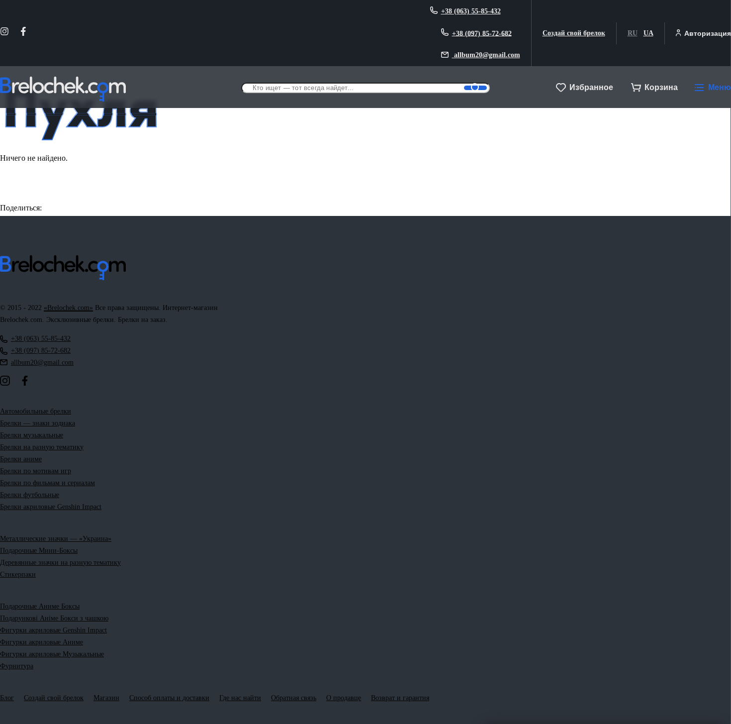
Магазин (106, 698)
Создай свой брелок (574, 33)
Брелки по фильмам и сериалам (47, 483)
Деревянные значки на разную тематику (60, 562)
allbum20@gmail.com (486, 55)
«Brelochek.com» (68, 307)
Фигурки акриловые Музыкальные (52, 654)
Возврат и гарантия (400, 698)
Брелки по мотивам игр (35, 471)
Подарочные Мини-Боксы (39, 550)
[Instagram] (4, 33)
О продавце (343, 698)
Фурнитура (16, 666)
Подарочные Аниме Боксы (40, 606)
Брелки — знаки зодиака (37, 423)
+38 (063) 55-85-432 (471, 11)
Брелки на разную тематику (42, 447)
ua (648, 33)
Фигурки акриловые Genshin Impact (53, 630)
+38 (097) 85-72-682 (482, 33)
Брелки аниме (21, 459)
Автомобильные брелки (35, 411)
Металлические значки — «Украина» (55, 538)
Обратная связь (293, 698)
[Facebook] (23, 33)
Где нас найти (240, 698)
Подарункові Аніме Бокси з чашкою (54, 618)
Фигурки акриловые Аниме (41, 642)
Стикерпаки (18, 574)
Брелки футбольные (29, 495)
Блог (7, 698)
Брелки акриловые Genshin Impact (50, 507)
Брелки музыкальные (31, 435)
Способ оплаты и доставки (169, 698)
